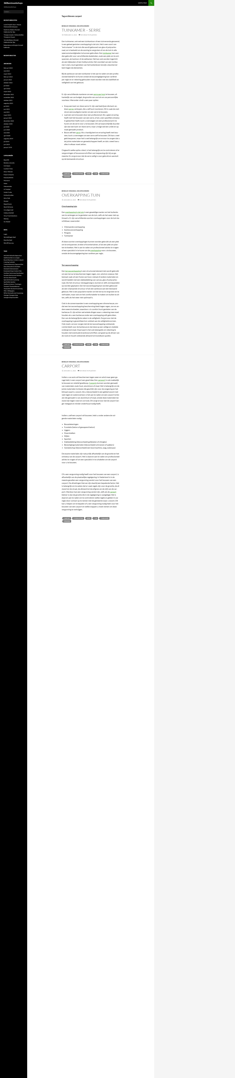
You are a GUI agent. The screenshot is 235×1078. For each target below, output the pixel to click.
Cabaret (21, 260)
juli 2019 (6, 141)
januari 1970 (8, 147)
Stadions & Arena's (9, 284)
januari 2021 (8, 118)
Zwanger (6, 295)
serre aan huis (99, 94)
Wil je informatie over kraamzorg (13, 293)
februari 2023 (8, 77)
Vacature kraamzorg (17, 288)
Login (5, 234)
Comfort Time (8, 169)
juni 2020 (7, 130)
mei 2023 (7, 71)
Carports (93, 383)
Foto (20, 271)
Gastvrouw (12, 273)
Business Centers (13, 260)
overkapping (78, 173)
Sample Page (142, 3)
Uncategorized (83, 26)
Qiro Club (7, 198)
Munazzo (7, 180)
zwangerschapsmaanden (11, 297)
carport (67, 173)
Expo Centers (15, 271)
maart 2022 (7, 91)
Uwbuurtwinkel (9, 213)
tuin (95, 173)
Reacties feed (8, 240)
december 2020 (9, 121)
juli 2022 (6, 86)
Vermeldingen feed (10, 237)
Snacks (14, 277)
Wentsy (6, 219)
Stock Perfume (8, 207)
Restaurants (12, 275)
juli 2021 (6, 106)
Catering (6, 262)
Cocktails (12, 262)
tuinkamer (107, 53)
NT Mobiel (7, 189)
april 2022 (7, 88)
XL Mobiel (7, 222)
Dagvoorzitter (19, 264)
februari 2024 (8, 68)
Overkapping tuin (81, 195)
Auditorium (7, 257)
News (5, 183)
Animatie (12, 255)
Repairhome (8, 204)
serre (78, 132)
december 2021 (9, 94)
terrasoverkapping (73, 271)
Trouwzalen (7, 288)
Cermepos (7, 166)
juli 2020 (6, 127)
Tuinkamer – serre (81, 30)
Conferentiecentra (9, 264)
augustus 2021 (8, 103)
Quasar (6, 201)
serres (71, 109)
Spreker (13, 282)
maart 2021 (7, 115)
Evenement (7, 271)
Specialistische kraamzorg (11, 280)
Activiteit (6, 255)
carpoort (101, 380)
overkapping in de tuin (74, 212)
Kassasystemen (8, 177)
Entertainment (14, 269)
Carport (71, 365)
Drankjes (17, 266)
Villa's (5, 291)
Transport (6, 286)
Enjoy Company (9, 175)
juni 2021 (7, 109)
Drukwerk (7, 269)
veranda (67, 176)
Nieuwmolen (8, 186)
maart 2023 (7, 74)
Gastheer (6, 273)
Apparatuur (18, 255)
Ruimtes (19, 275)
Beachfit (6, 160)
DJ (14, 266)
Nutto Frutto (8, 192)
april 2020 (7, 136)
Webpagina (11, 291)
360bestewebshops (13, 3)
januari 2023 (8, 80)
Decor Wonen (8, 172)
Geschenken (20, 273)
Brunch (6, 260)
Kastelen (6, 275)
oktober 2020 (8, 124)
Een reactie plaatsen (89, 35)
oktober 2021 (8, 100)
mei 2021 (7, 112)
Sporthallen (7, 282)
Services (6, 277)
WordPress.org (8, 243)
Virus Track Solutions (10, 216)
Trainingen (18, 284)
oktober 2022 (8, 83)
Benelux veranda (69, 26)
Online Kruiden (9, 195)
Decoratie (10, 266)
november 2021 (9, 97)
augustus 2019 (8, 138)
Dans (5, 266)
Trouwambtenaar (15, 286)
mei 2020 (7, 133)
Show (10, 277)
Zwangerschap (13, 295)
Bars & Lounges (15, 257)
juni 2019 (7, 144)
